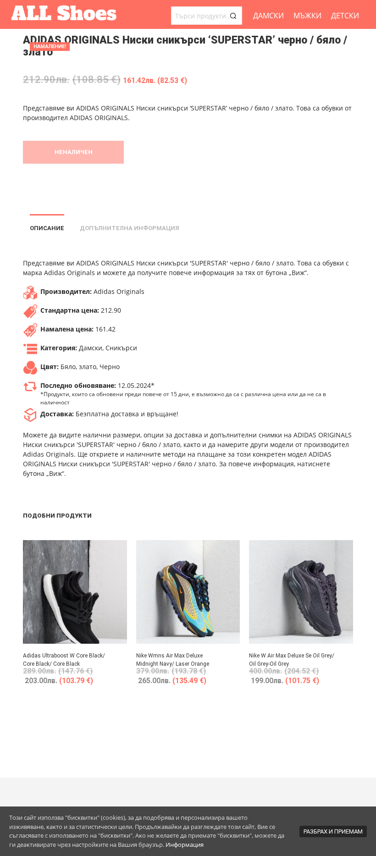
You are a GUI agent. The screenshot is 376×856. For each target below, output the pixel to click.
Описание (47, 228)
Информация (185, 844)
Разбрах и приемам (333, 831)
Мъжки (307, 16)
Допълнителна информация (129, 228)
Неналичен (74, 152)
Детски (345, 16)
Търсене (233, 15)
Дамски (268, 16)
